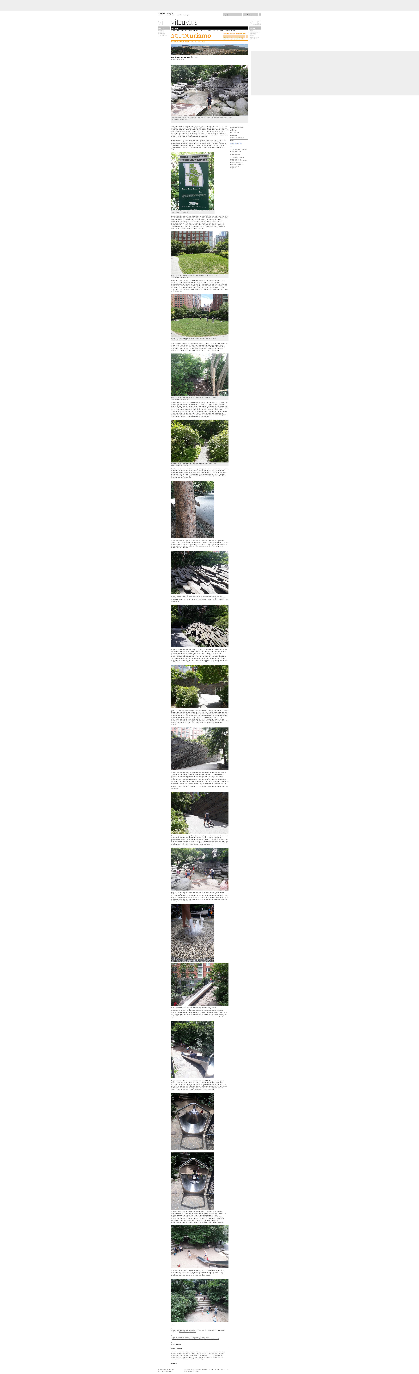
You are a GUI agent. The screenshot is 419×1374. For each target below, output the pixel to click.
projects (220, 30)
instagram (186, 15)
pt (168, 13)
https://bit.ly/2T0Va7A (180, 1339)
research (161, 28)
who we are (235, 39)
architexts (175, 30)
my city (203, 30)
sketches (253, 34)
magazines (161, 34)
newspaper (161, 32)
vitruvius (161, 13)
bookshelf (161, 30)
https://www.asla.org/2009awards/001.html (204, 1339)
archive (226, 39)
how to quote (234, 132)
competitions (254, 37)
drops (196, 30)
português (241, 138)
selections (253, 39)
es (170, 13)
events (252, 35)
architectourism (186, 30)
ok (260, 15)
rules (242, 39)
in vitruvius (162, 35)
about (179, 15)
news (251, 30)
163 (231, 147)
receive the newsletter (166, 15)
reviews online (230, 30)
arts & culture (255, 32)
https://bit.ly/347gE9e (187, 1332)
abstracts (233, 131)
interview (211, 30)
